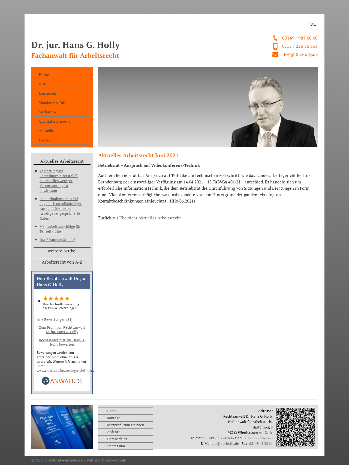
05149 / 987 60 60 (300, 38)
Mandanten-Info (53, 102)
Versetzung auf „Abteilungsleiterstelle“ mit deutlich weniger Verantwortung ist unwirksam (59, 180)
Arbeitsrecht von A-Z (62, 262)
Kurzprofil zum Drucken (125, 424)
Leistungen (48, 93)
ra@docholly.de (226, 443)
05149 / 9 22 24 (261, 443)
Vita (42, 83)
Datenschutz (117, 438)
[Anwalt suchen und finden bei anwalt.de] (62, 383)
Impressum (116, 445)
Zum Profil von (62, 329)
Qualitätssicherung (54, 121)
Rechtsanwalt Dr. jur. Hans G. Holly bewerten (62, 342)
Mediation (47, 111)
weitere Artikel (62, 251)
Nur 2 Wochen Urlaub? (57, 239)
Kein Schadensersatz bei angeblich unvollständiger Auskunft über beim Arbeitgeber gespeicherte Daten (61, 208)
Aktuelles (47, 130)
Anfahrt (113, 431)
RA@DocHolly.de (301, 54)
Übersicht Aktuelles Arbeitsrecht (150, 218)
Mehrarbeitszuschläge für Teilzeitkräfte (60, 229)
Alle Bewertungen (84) (54, 319)
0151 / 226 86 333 (300, 46)
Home (44, 74)
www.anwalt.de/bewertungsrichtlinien (65, 371)
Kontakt (45, 140)
